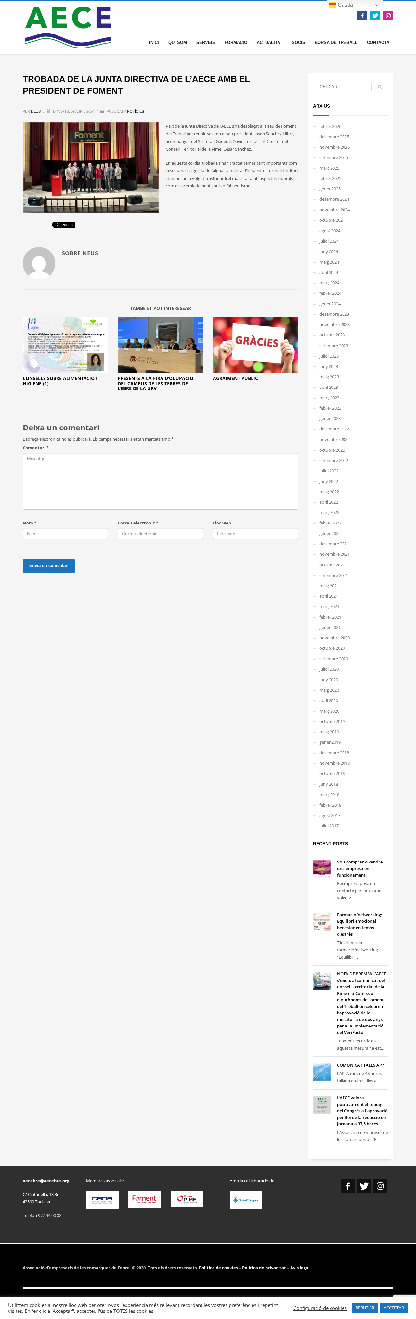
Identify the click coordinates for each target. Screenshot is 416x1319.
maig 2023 (329, 377)
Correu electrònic (138, 523)
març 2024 (329, 283)
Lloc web (222, 523)
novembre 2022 (334, 439)
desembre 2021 (334, 544)
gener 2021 (330, 627)
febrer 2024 (330, 293)
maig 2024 (329, 262)
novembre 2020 (334, 638)
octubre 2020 (332, 648)
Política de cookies (219, 1268)
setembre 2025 (333, 157)
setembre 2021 (333, 575)
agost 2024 (329, 231)
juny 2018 (328, 784)
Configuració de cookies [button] (320, 1308)
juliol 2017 (329, 826)
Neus (36, 111)
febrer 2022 (330, 523)
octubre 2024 (332, 220)
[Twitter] (375, 15)
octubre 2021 (332, 565)
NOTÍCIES (135, 111)
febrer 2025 (330, 178)
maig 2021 (329, 586)
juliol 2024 (329, 241)
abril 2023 (328, 387)
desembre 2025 (334, 137)
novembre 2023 (334, 324)
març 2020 (329, 711)
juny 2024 (328, 251)
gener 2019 (330, 742)
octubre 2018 (332, 773)
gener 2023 (330, 418)
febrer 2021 (330, 617)
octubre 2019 (332, 721)
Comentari (36, 448)
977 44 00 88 (49, 1215)
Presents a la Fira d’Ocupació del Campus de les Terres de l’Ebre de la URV (155, 383)
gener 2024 (330, 303)
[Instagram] (388, 15)
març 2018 (329, 794)
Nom (29, 523)
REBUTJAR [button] (365, 1308)
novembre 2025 (334, 147)
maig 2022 (329, 492)
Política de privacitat (263, 1268)
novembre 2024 (334, 209)
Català (344, 4)
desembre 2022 (334, 429)
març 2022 (329, 512)
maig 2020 (329, 690)
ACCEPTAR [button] (394, 1308)
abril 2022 (328, 502)
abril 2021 (328, 596)
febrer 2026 (330, 126)
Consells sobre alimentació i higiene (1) (60, 380)
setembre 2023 (333, 345)
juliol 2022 (329, 471)
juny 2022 (328, 481)
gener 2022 (330, 533)
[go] (379, 87)
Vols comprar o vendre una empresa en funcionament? (360, 868)
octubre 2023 (332, 335)
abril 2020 (328, 700)
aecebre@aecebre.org (46, 1181)
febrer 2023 (330, 408)
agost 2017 (329, 815)
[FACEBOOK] (362, 15)
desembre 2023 (334, 314)
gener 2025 (330, 189)
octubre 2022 (332, 450)
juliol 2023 (329, 356)
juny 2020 (328, 680)
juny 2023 (328, 366)
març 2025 (329, 168)
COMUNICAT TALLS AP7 (360, 1065)
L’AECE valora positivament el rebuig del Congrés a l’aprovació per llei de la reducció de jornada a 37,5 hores (362, 1111)
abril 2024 (328, 272)
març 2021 (329, 606)
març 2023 (329, 398)
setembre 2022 (333, 460)
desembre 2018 (334, 752)
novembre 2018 (334, 763)
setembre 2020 (333, 658)
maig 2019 (329, 732)
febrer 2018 (330, 805)
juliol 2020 (329, 669)
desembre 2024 (334, 199)
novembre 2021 (334, 554)
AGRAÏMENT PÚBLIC (235, 378)
